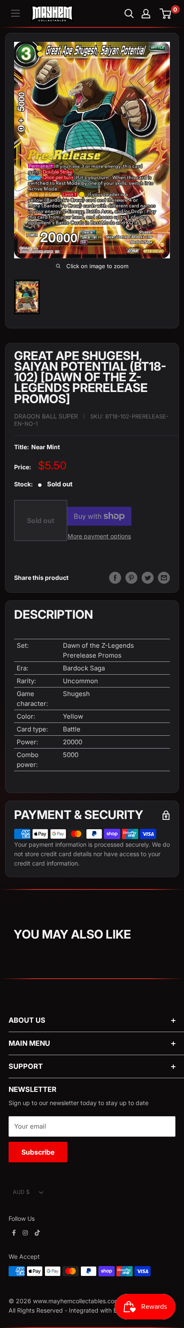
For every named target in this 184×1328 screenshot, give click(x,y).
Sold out (40, 520)
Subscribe (37, 1152)
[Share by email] (164, 578)
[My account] (146, 13)
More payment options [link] (99, 536)
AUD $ (21, 1192)
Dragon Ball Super (46, 416)
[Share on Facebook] (115, 578)
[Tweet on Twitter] (148, 578)
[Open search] (129, 13)
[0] (166, 13)
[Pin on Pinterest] (131, 578)
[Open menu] (15, 13)
